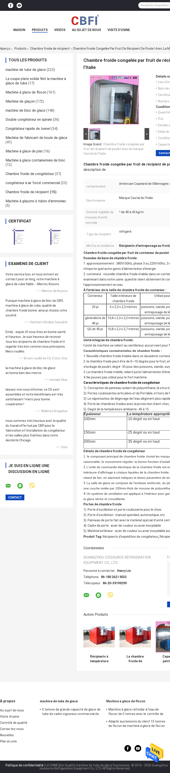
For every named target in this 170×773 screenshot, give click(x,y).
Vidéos (59, 30)
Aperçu (5, 48)
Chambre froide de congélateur (30, 174)
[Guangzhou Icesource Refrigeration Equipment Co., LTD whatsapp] (22, 486)
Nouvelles (7, 735)
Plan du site (8, 741)
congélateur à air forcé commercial (33, 183)
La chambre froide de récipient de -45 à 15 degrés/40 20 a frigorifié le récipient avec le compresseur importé (135, 659)
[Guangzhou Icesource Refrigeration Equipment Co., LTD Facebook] (11, 5)
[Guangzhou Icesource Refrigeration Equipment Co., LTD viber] (34, 485)
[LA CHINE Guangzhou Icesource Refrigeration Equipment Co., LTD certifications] (18, 237)
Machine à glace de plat (24, 151)
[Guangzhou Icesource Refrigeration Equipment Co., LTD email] (11, 486)
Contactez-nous (12, 729)
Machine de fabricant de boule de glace (36, 138)
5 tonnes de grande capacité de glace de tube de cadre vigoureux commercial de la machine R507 (71, 712)
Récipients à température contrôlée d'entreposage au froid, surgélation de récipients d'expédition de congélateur (99, 659)
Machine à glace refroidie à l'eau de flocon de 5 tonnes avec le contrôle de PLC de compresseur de (135, 712)
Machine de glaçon (20, 101)
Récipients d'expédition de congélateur (130, 536)
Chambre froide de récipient (50, 48)
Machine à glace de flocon (26, 92)
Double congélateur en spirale (29, 119)
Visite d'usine (119, 30)
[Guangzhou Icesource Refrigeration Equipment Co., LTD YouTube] (19, 5)
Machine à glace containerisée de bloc (35, 160)
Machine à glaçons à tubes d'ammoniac (36, 201)
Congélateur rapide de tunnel (28, 129)
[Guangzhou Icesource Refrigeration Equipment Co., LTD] (85, 19)
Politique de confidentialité (24, 765)
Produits (40, 30)
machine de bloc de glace (25, 110)
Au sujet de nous (86, 30)
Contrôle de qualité (13, 722)
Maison (19, 30)
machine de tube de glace (26, 70)
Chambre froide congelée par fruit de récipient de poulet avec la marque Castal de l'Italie (114, 148)
